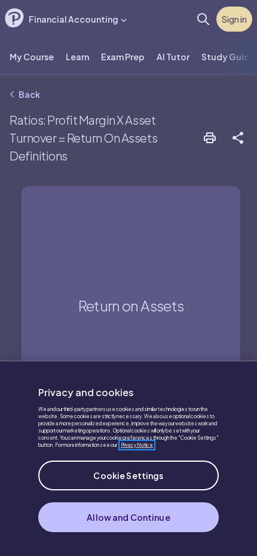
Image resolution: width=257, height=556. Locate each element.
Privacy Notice (137, 445)
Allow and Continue (128, 517)
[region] (128, 458)
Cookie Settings (128, 475)
